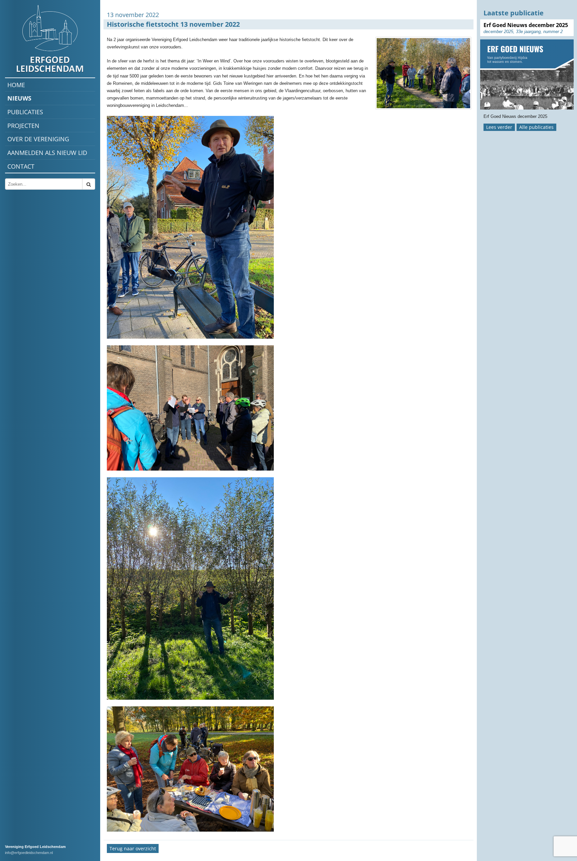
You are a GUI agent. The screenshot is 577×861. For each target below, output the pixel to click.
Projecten (23, 126)
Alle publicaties (536, 127)
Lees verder (499, 127)
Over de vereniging (38, 139)
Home (16, 85)
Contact (20, 166)
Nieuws (19, 98)
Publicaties (25, 112)
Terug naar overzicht (133, 848)
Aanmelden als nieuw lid (47, 153)
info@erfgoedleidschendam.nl (29, 853)
